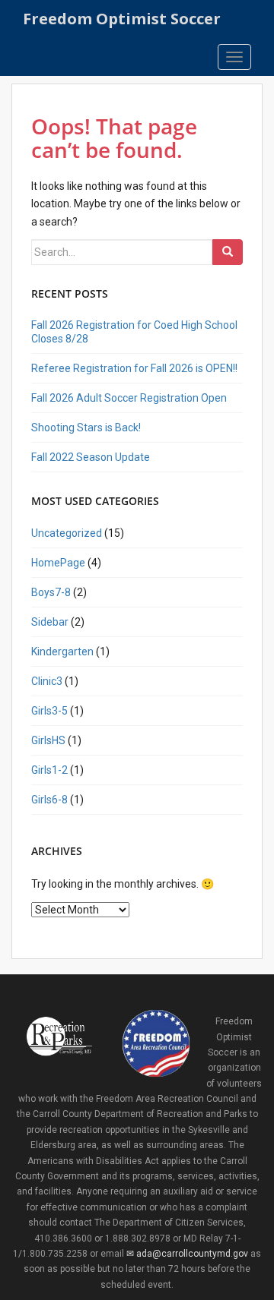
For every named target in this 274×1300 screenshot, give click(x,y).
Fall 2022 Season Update (90, 457)
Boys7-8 (51, 592)
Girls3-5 (49, 711)
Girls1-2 (49, 770)
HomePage (58, 563)
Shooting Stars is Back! (86, 427)
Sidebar (49, 622)
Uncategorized (66, 533)
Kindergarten (62, 651)
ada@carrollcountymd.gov (191, 1253)
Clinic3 (46, 681)
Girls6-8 (49, 800)
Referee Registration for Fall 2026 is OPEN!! (134, 368)
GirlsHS (48, 740)
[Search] (227, 252)
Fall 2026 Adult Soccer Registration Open (129, 398)
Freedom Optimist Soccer (122, 18)
